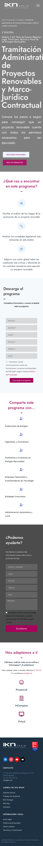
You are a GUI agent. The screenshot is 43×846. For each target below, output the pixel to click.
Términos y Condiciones (12, 830)
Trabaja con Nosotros (11, 796)
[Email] (22, 759)
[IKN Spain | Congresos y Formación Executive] (16, 5)
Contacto (6, 807)
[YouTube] (17, 759)
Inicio (4, 20)
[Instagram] (11, 759)
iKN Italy (6, 803)
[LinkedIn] (5, 759)
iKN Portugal (8, 800)
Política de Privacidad (21, 622)
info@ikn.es (27, 673)
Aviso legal (7, 819)
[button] (16, 154)
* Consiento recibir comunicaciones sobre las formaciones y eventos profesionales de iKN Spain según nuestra (21, 368)
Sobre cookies (8, 826)
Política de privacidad (11, 823)
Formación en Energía (15, 20)
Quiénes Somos (9, 793)
